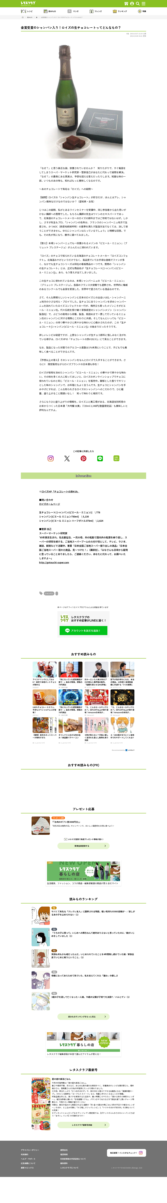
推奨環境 (64, 1154)
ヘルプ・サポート (28, 1159)
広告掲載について (28, 1163)
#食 (127, 33)
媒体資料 (64, 1163)
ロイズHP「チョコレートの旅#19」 (60, 491)
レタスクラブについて (69, 1167)
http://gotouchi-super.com (54, 562)
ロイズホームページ (49, 504)
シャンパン (49, 593)
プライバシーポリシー (30, 1150)
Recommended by (118, 750)
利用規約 (24, 1154)
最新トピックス (27, 1167)
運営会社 (64, 1150)
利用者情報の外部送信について (73, 1159)
